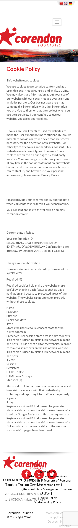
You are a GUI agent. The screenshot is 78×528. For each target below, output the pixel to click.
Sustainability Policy (47, 502)
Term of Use (47, 472)
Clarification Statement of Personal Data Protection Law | (47, 483)
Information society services (47, 476)
